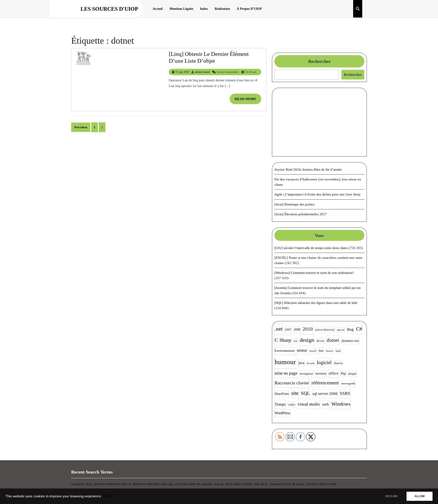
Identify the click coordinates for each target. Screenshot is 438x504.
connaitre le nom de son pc (287, 484)
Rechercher (319, 61)
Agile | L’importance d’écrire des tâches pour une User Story (317, 194)
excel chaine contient (238, 484)
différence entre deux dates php (153, 484)
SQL (305, 393)
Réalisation (222, 8)
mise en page (286, 373)
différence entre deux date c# (112, 484)
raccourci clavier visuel (321, 484)
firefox (329, 351)
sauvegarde (348, 383)
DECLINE (391, 496)
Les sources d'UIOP (109, 9)
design (307, 340)
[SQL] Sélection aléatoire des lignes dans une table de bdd (315, 303)
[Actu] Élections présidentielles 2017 (300, 214)
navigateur (306, 373)
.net (278, 329)
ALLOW (420, 496)
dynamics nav (350, 340)
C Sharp (283, 340)
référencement (325, 382)
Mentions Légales (181, 8)
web (325, 404)
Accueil (158, 8)
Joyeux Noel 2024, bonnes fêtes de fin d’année (308, 169)
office (333, 373)
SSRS (345, 393)
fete (321, 350)
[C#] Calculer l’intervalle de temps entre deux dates (311, 248)
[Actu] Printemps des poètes (294, 204)
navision (320, 373)
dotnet (333, 340)
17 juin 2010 (182, 72)
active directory (325, 329)
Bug (350, 329)
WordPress (282, 413)
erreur (302, 350)
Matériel (338, 363)
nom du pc (261, 484)
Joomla (310, 363)
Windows (341, 404)
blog (89, 484)
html (338, 351)
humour (285, 361)
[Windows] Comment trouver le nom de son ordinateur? (314, 273)
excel (313, 350)
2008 (297, 329)
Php (343, 373)
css (295, 340)
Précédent (80, 127)
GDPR (108, 496)
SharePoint (282, 394)
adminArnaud (202, 72)
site (294, 393)
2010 (308, 329)
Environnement (285, 350)
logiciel (324, 362)
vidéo (291, 404)
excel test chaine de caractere (193, 484)
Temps (280, 404)
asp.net (340, 330)
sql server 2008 (325, 393)
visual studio (309, 404)
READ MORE (248, 100)
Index (204, 8)
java (301, 363)
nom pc (219, 484)
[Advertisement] (319, 122)
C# (359, 329)
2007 (288, 329)
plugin (352, 373)
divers (320, 340)
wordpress (77, 484)
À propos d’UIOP (249, 8)
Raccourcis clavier (292, 382)
